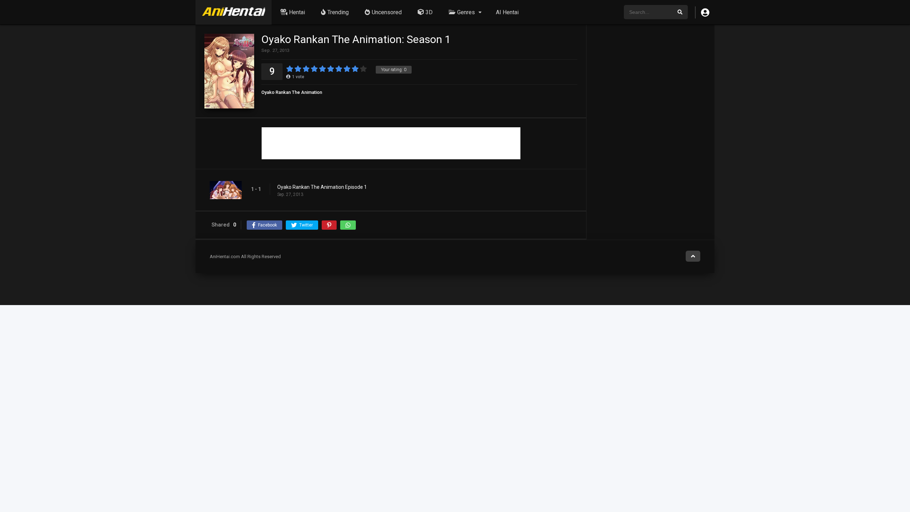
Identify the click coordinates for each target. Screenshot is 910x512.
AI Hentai (507, 12)
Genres (466, 12)
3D (429, 12)
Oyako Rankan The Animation (291, 92)
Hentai (297, 12)
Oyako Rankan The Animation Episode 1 (322, 187)
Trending (338, 12)
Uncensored (387, 12)
